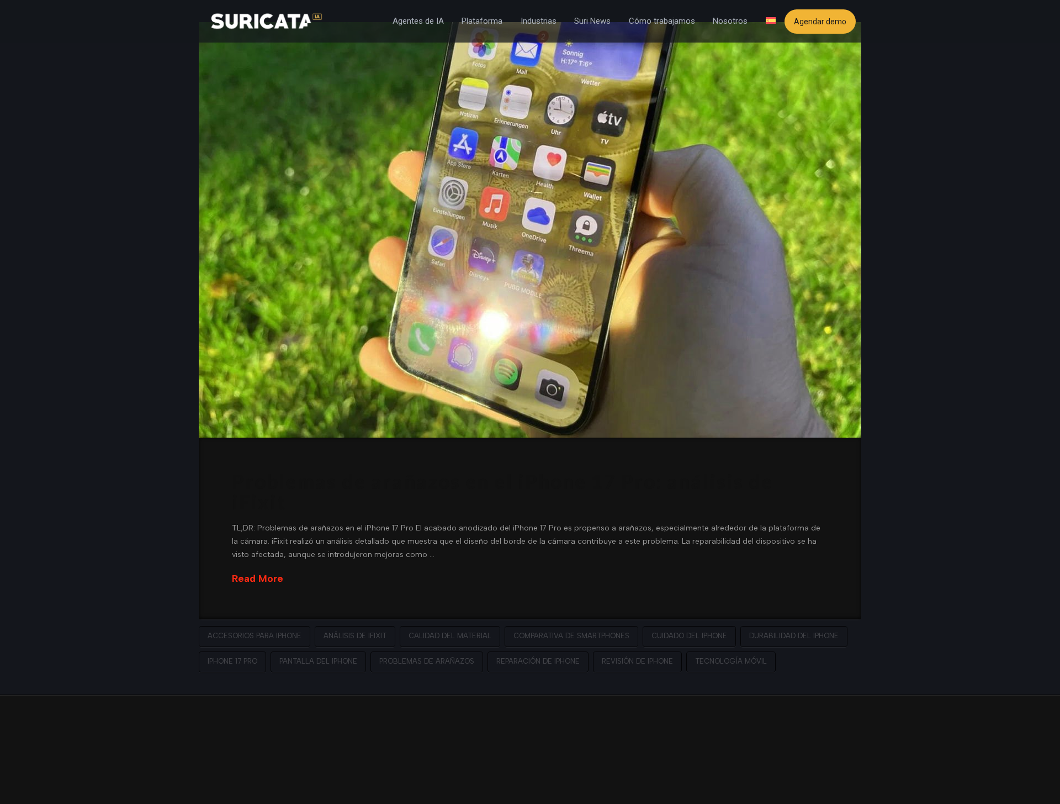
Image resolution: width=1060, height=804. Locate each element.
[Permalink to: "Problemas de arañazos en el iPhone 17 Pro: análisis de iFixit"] (530, 230)
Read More (257, 578)
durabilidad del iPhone (794, 636)
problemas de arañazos (426, 661)
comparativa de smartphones (571, 636)
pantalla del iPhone (318, 661)
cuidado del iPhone (689, 636)
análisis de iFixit (355, 636)
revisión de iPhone (637, 661)
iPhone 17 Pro (232, 661)
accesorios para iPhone (254, 636)
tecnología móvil (731, 661)
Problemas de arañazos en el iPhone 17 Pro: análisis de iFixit (502, 491)
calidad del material (450, 636)
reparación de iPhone (538, 661)
